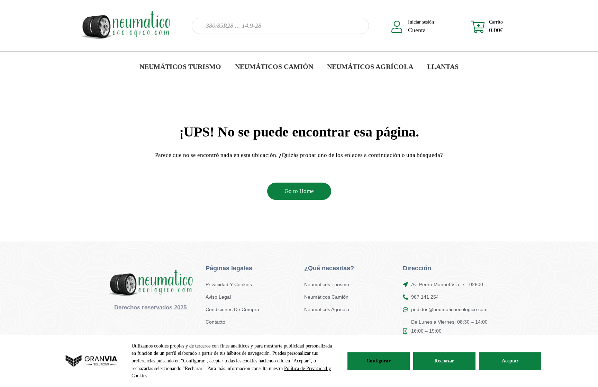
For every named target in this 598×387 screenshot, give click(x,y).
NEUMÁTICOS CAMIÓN (274, 66)
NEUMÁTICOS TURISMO (180, 66)
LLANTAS (443, 66)
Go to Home (299, 191)
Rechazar (444, 360)
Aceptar (510, 360)
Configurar (378, 360)
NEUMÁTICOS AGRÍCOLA (370, 66)
